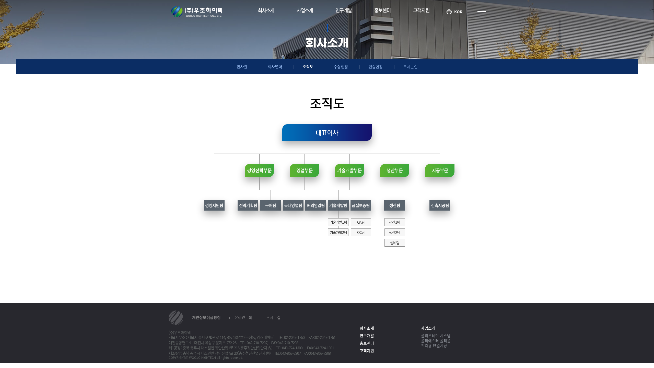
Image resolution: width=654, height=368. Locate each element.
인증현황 (375, 66)
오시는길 (410, 66)
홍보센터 (382, 10)
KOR (458, 12)
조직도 (307, 66)
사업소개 (305, 10)
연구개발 (343, 10)
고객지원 (421, 10)
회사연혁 (275, 66)
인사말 (242, 66)
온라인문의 (243, 317)
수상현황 (341, 66)
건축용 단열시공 (434, 345)
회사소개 (266, 10)
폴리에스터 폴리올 (436, 340)
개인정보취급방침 (206, 317)
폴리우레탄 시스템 (436, 335)
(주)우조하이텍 (196, 11)
